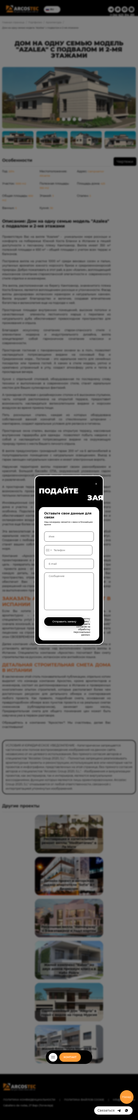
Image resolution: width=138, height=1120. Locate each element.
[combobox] (48, 550)
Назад (126, 1097)
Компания (69, 1062)
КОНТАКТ (70, 1057)
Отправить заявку (64, 621)
